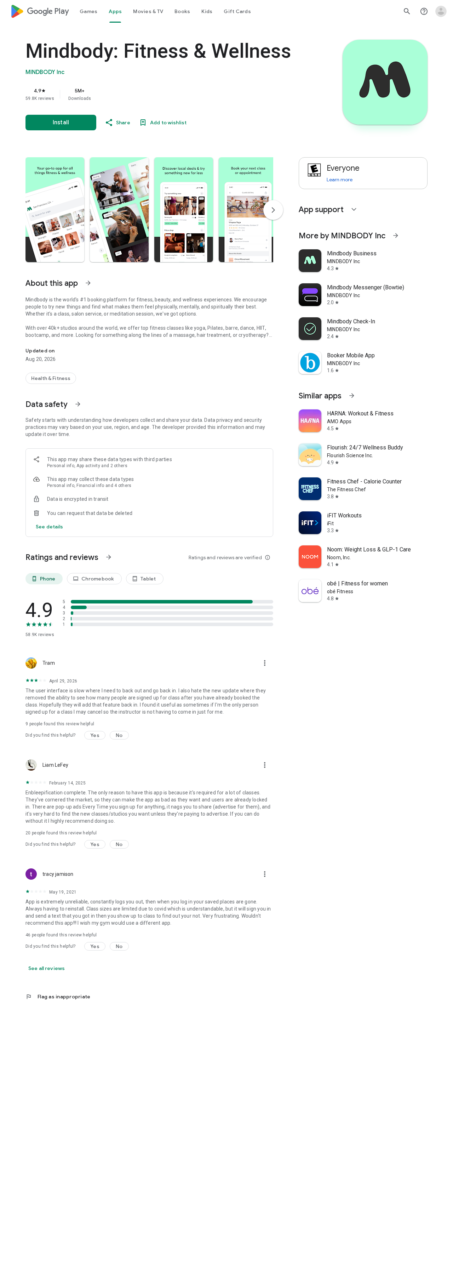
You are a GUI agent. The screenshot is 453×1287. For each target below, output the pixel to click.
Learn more (339, 179)
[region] (167, 94)
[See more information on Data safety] (77, 404)
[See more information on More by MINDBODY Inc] (395, 235)
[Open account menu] (440, 11)
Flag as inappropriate (57, 996)
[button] (54, 209)
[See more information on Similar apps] (351, 395)
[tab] (88, 11)
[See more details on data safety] (49, 526)
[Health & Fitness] (50, 378)
